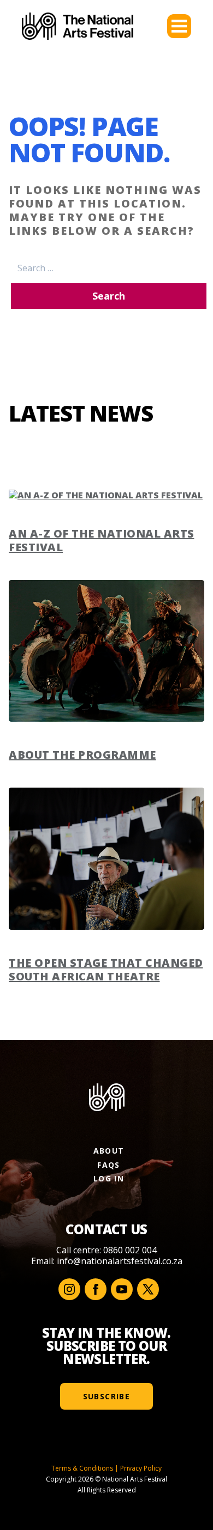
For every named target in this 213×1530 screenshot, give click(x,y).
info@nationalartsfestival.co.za (119, 1261)
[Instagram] (69, 1289)
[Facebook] (95, 1289)
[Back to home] (77, 26)
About (109, 1150)
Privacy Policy (141, 1468)
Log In (108, 1178)
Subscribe (107, 1396)
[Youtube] (122, 1289)
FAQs (108, 1165)
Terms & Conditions (82, 1468)
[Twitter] (148, 1289)
